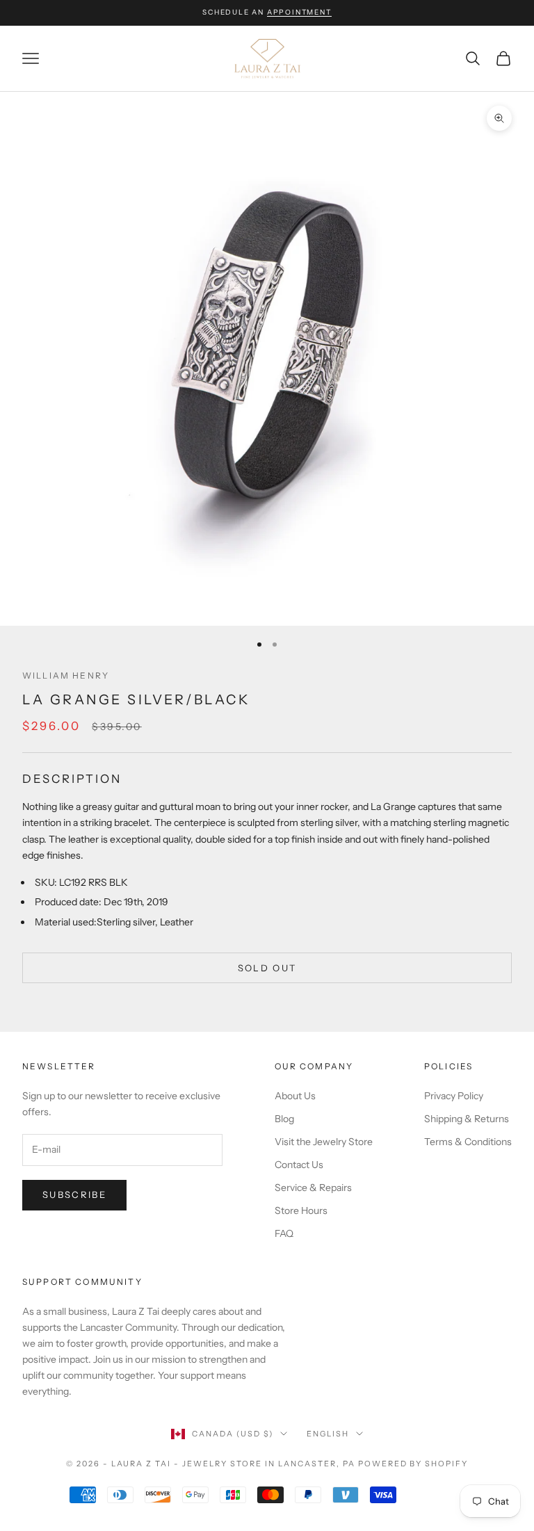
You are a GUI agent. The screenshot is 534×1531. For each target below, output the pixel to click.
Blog (284, 1118)
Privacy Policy (453, 1095)
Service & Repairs (313, 1187)
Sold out (267, 967)
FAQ (284, 1233)
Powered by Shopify (413, 1463)
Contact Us (299, 1164)
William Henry (65, 675)
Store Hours (301, 1210)
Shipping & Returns (466, 1118)
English (328, 1434)
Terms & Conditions (468, 1141)
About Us (295, 1095)
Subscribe (74, 1194)
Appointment (299, 12)
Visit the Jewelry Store (324, 1141)
